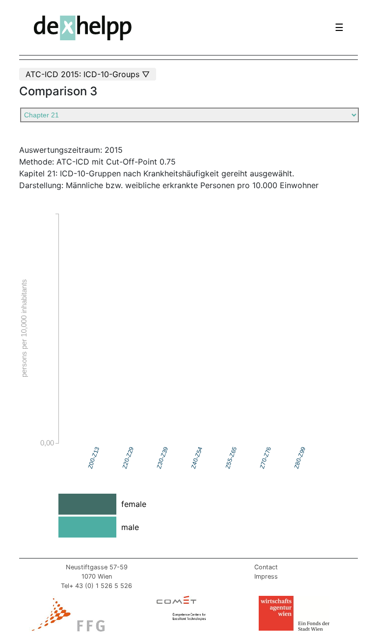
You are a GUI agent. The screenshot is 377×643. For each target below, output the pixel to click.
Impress (266, 576)
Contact (266, 567)
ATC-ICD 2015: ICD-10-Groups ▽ (88, 74)
